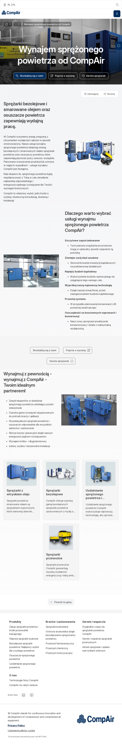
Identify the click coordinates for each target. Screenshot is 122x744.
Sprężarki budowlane (57, 626)
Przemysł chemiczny (57, 648)
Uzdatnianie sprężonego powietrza (22, 665)
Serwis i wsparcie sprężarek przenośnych (97, 640)
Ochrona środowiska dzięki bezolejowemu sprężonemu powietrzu (60, 635)
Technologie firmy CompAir (23, 680)
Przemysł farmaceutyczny (60, 643)
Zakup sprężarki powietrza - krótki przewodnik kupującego (24, 630)
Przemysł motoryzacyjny (59, 653)
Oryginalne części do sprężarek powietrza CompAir (93, 630)
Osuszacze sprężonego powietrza (22, 657)
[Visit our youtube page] (31, 695)
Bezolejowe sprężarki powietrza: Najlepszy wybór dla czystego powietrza (24, 647)
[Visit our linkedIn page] (23, 695)
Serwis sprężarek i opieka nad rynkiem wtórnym (96, 649)
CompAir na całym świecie (23, 685)
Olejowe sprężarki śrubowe (23, 638)
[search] (117, 4)
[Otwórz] (117, 13)
